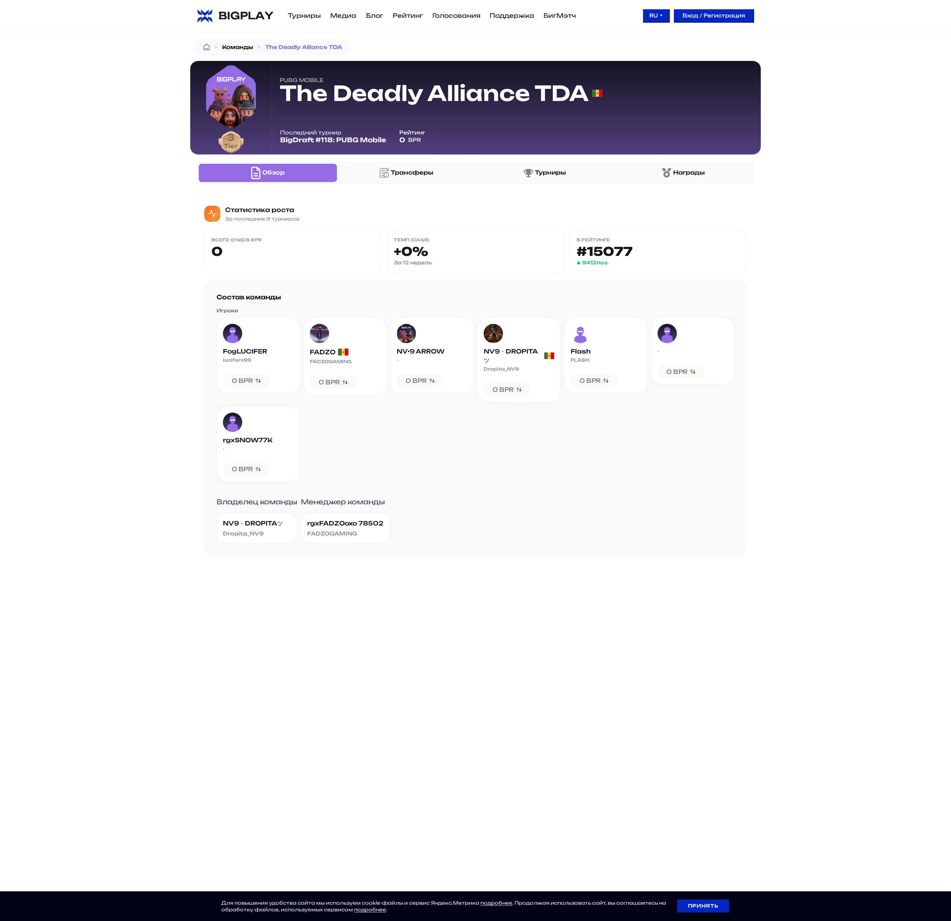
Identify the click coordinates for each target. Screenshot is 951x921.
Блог (374, 15)
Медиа (343, 15)
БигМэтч (559, 15)
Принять (703, 906)
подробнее (496, 903)
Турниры (304, 15)
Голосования (456, 15)
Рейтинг (408, 15)
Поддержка (512, 15)
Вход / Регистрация (713, 15)
